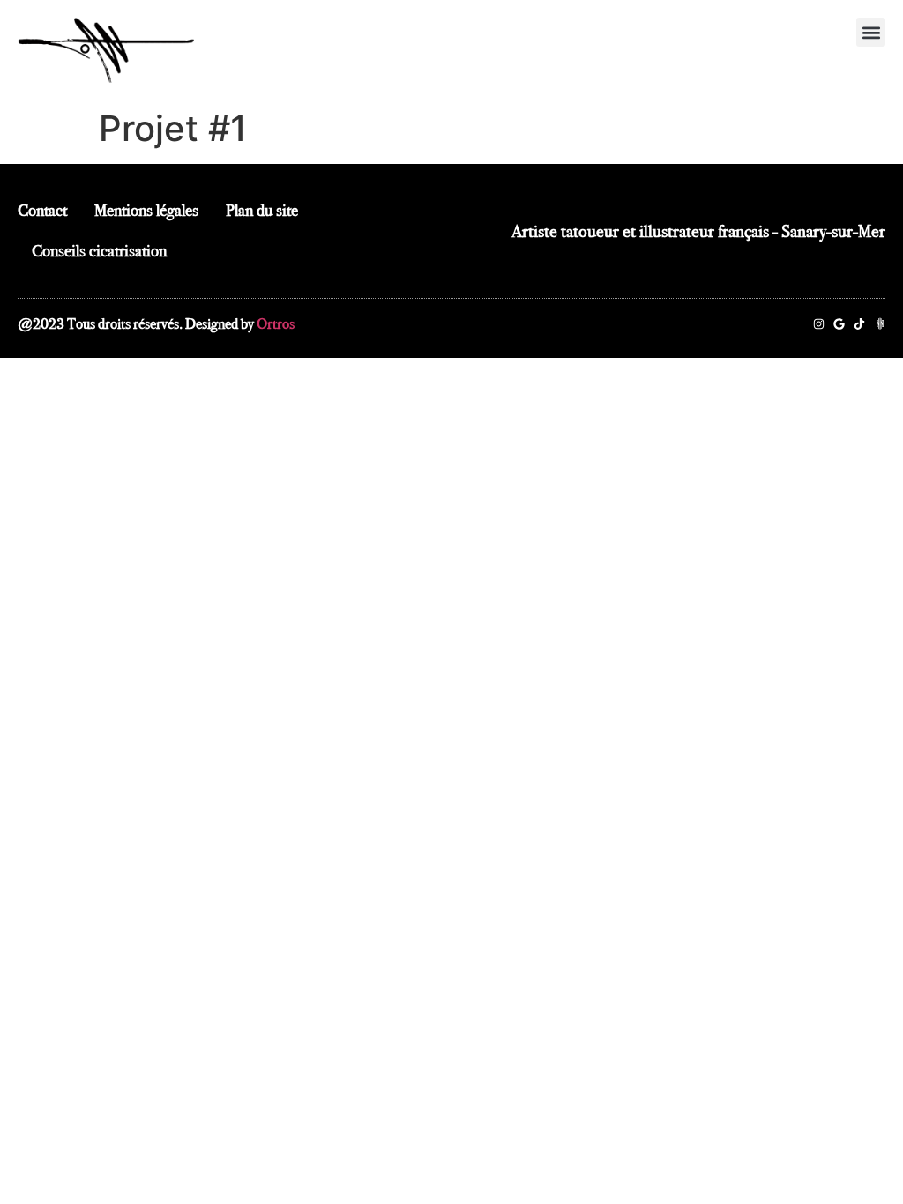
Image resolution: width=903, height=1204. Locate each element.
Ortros (276, 324)
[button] (870, 32)
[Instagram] (819, 324)
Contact (42, 210)
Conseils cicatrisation (99, 251)
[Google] (839, 324)
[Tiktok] (859, 324)
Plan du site (262, 210)
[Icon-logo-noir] (879, 324)
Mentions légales (146, 210)
